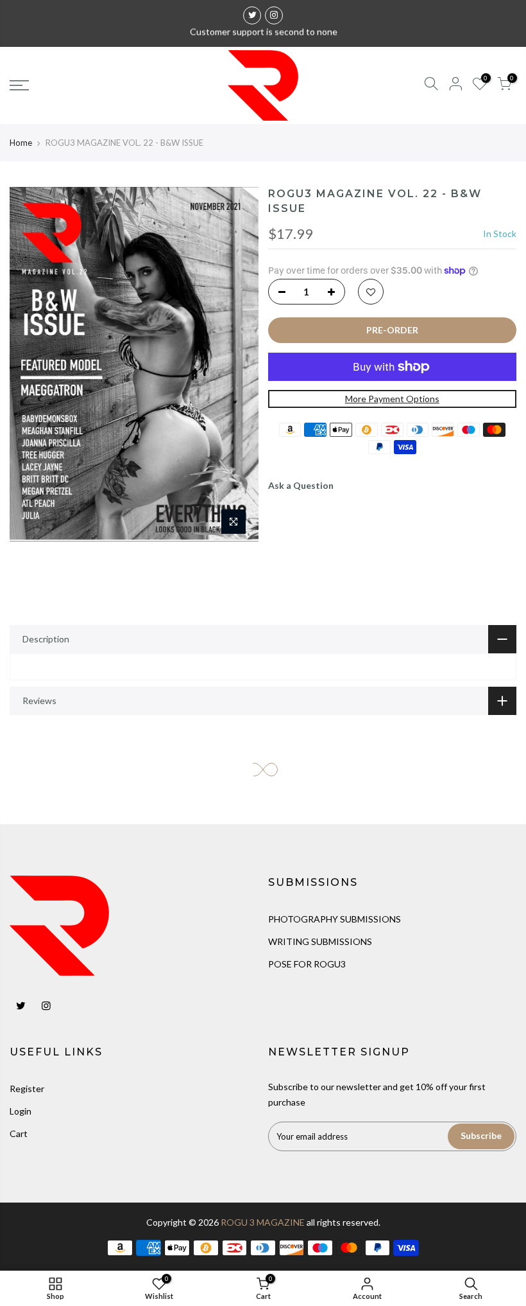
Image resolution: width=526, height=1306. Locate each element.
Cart (19, 1133)
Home (21, 142)
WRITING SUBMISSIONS (320, 941)
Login (20, 1111)
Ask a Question (301, 485)
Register (27, 1088)
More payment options (392, 398)
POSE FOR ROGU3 (307, 963)
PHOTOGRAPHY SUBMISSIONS (334, 918)
